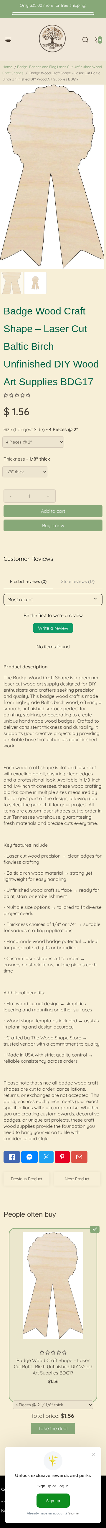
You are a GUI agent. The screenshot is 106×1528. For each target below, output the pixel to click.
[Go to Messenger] (29, 1157)
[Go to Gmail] (79, 1157)
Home (7, 67)
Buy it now (53, 525)
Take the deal (53, 1428)
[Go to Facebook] (12, 1157)
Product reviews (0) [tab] (28, 581)
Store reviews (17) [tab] (78, 581)
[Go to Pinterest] (62, 1157)
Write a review (53, 628)
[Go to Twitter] (46, 1157)
